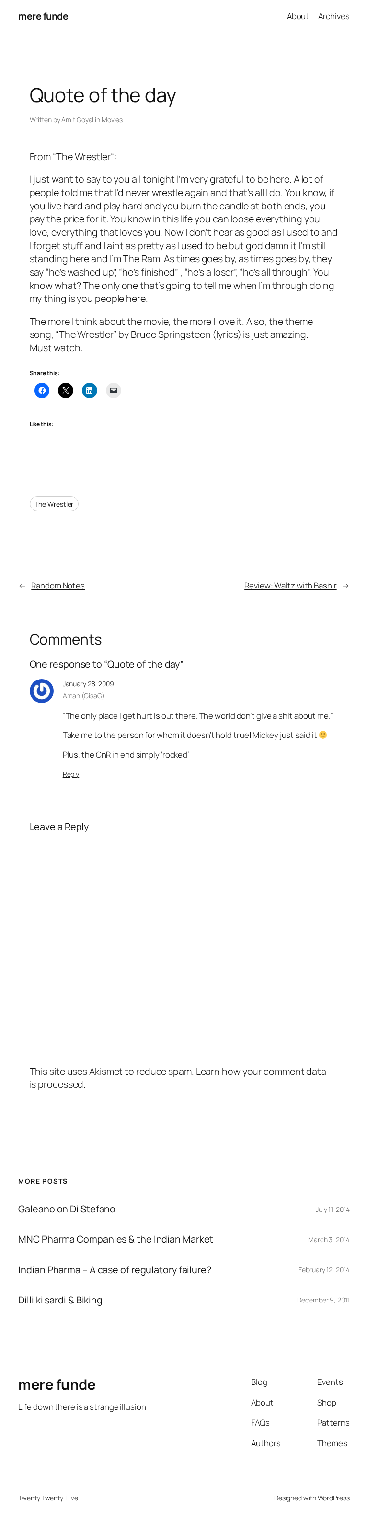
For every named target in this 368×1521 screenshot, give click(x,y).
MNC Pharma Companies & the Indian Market (115, 1239)
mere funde (43, 16)
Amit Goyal (77, 119)
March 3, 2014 (329, 1239)
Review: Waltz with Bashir (290, 585)
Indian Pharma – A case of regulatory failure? (114, 1270)
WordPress (334, 1497)
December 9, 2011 (323, 1299)
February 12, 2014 (324, 1269)
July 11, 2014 (333, 1209)
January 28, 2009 (88, 683)
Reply (71, 774)
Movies (112, 119)
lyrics (226, 334)
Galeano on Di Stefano (66, 1209)
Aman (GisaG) (84, 695)
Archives (333, 16)
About (298, 16)
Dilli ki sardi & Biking (60, 1300)
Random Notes (58, 585)
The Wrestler (83, 156)
